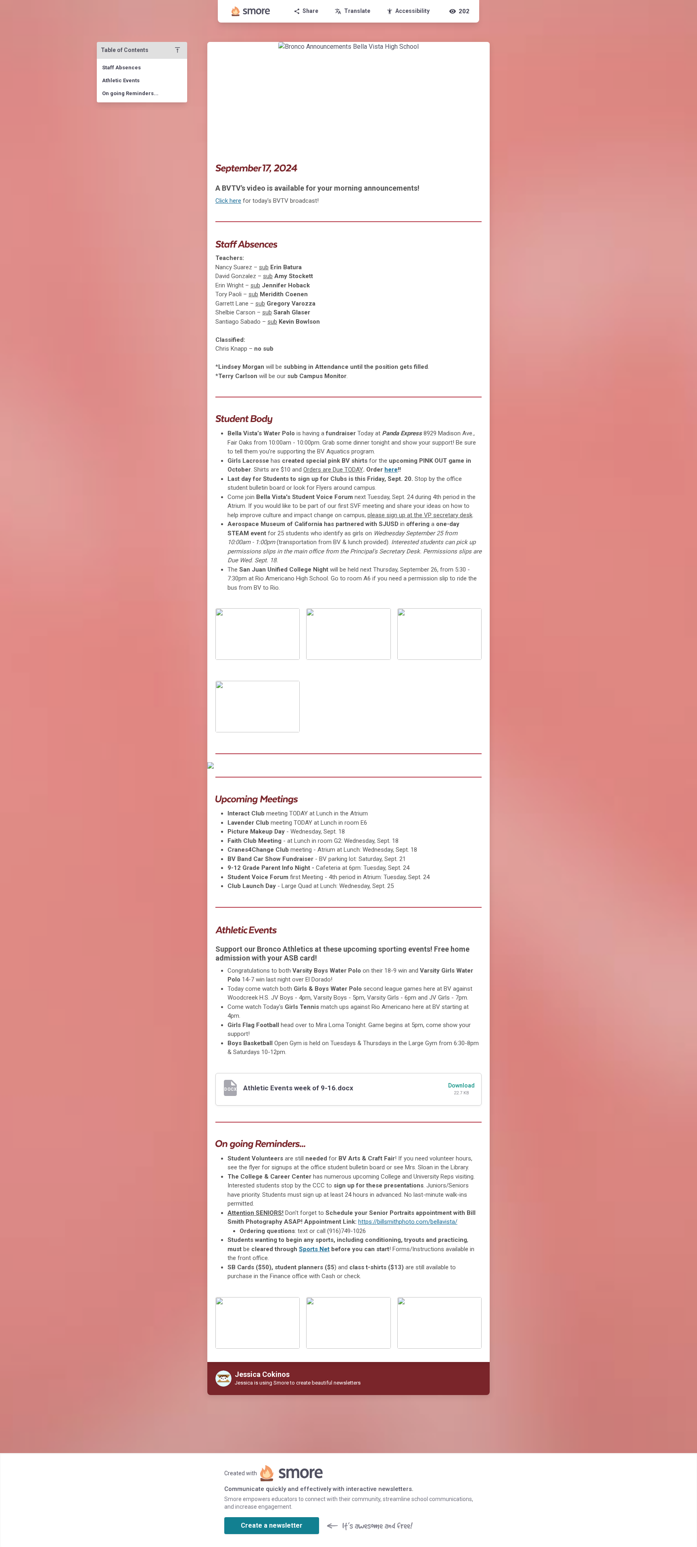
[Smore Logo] (250, 11)
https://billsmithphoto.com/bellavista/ (407, 1221)
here (391, 469)
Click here (228, 200)
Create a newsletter (272, 1525)
